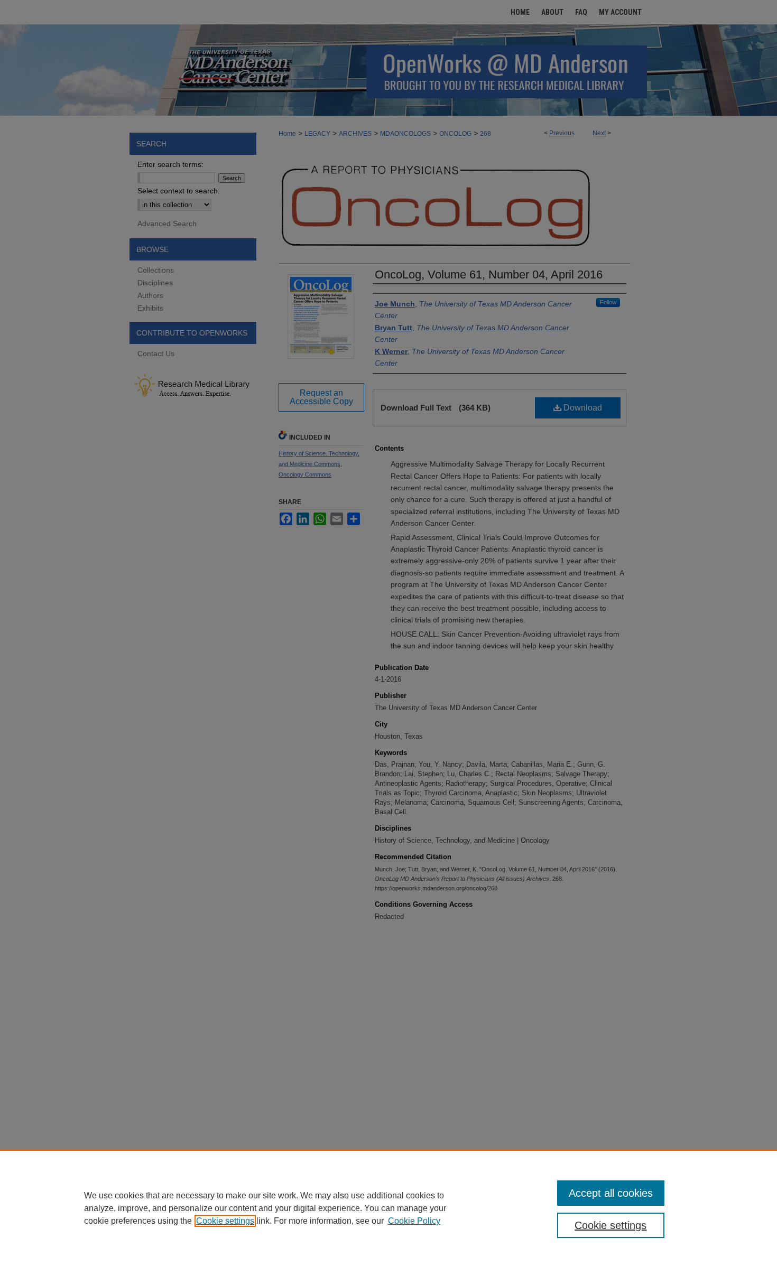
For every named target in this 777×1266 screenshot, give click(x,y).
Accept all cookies (611, 1193)
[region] (388, 1208)
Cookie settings (225, 1220)
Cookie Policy (414, 1220)
